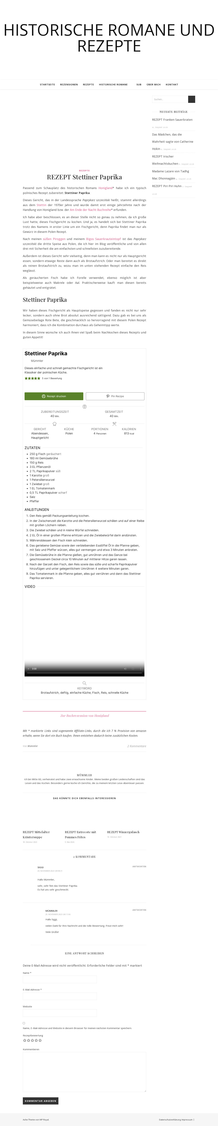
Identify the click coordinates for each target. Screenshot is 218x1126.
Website (27, 1006)
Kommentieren (31, 1049)
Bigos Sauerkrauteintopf (103, 239)
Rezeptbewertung (33, 1035)
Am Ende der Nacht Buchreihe (90, 210)
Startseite (47, 84)
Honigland (105, 188)
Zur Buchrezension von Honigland (84, 715)
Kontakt (172, 84)
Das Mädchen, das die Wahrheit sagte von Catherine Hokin (172, 141)
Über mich (154, 84)
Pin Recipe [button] (117, 396)
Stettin (41, 205)
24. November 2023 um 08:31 (50, 871)
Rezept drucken (56, 396)
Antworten (139, 866)
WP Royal (44, 1119)
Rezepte (88, 84)
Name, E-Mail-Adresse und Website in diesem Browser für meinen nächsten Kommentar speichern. (77, 1028)
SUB (139, 84)
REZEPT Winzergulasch (123, 832)
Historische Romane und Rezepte (109, 37)
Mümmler (33, 745)
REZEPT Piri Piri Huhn (166, 186)
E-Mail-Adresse (32, 989)
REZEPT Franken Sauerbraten (172, 120)
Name (27, 972)
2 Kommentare (136, 746)
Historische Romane (113, 84)
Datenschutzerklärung (170, 1119)
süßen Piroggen (54, 239)
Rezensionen (69, 84)
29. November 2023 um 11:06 (57, 914)
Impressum (187, 1119)
